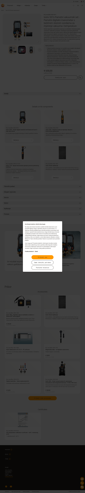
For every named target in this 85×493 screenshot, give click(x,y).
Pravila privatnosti (29, 251)
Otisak (36, 251)
